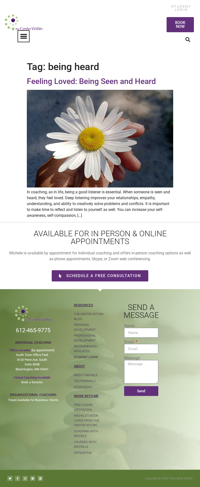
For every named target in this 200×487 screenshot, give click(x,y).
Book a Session (32, 382)
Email (129, 342)
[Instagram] (25, 478)
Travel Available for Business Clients (33, 400)
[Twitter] (10, 478)
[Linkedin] (40, 478)
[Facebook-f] (17, 478)
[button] (24, 36)
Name (129, 326)
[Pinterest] (32, 478)
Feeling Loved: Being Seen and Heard (91, 81)
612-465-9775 (33, 330)
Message (132, 358)
